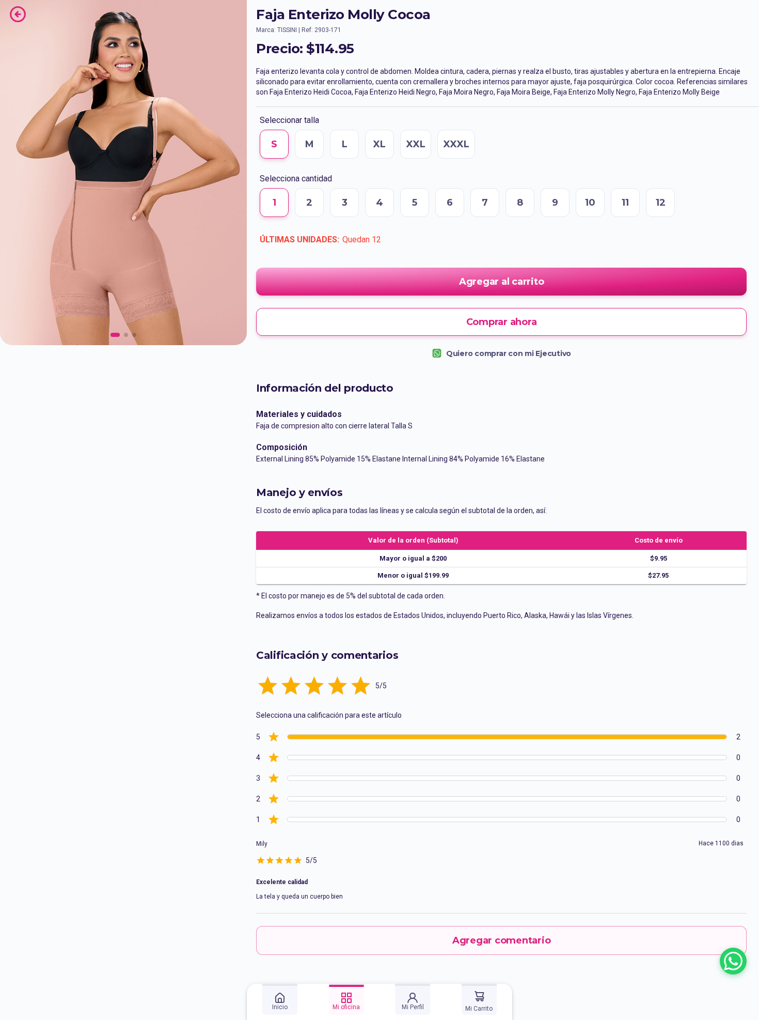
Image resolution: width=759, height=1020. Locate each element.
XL (379, 144)
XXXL (456, 144)
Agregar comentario (501, 940)
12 (661, 202)
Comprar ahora (501, 322)
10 (590, 202)
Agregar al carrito (501, 281)
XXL (415, 144)
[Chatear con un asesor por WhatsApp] (733, 961)
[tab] (279, 999)
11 (625, 202)
